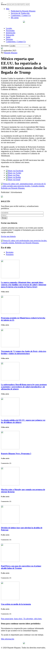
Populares (10, 254)
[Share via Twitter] (13, 173)
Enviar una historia (8, 236)
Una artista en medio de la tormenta (16, 604)
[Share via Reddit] (13, 177)
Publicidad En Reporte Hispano (23, 11)
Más (7, 9)
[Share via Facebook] (14, 171)
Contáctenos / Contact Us (21, 15)
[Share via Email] (13, 179)
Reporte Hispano (10, 53)
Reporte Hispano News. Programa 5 (16, 454)
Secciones (5, 46)
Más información (7, 639)
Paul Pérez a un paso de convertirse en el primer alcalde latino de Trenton (21, 567)
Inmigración (10, 33)
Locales (9, 28)
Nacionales (10, 30)
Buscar (3, 4)
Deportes (9, 39)
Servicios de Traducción (20, 13)
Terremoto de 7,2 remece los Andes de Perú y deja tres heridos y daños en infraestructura (23, 352)
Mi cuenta (15, 18)
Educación (10, 35)
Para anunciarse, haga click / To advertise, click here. (21, 619)
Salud (8, 37)
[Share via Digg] (13, 175)
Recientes (9, 252)
